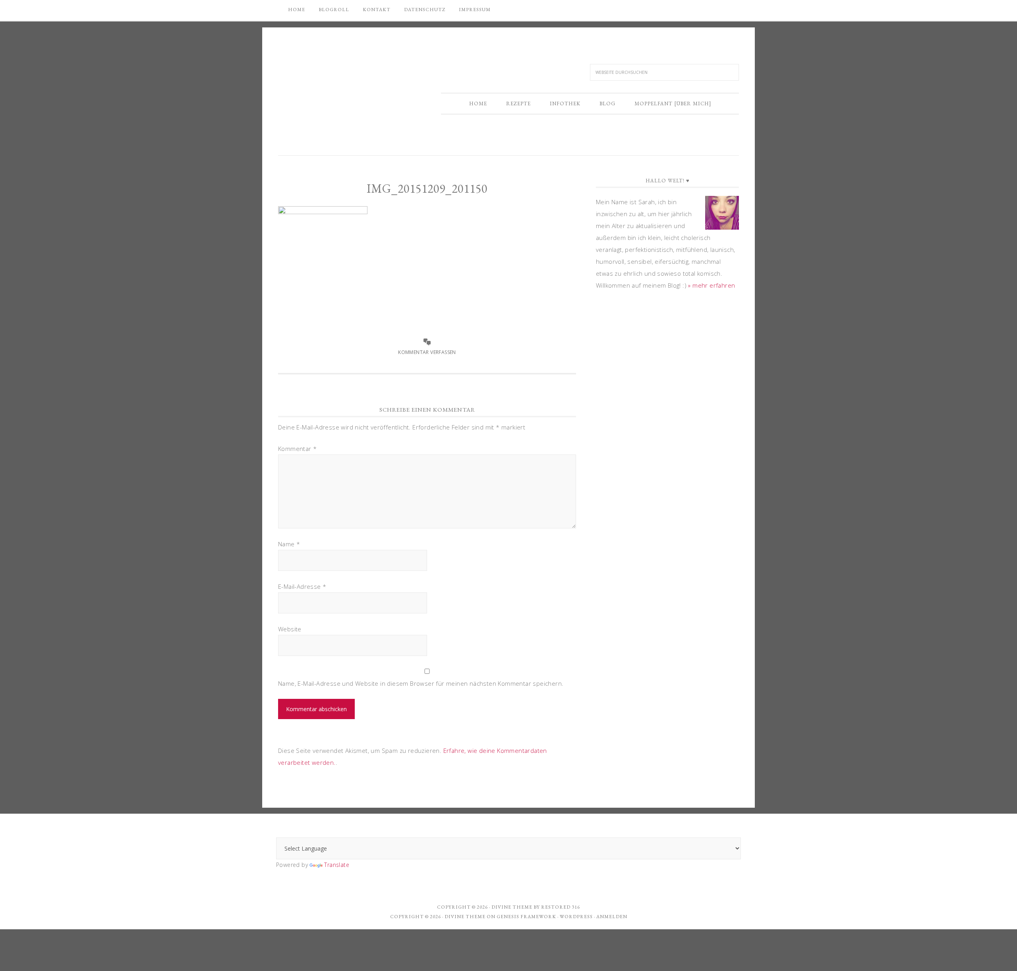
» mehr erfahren (711, 285)
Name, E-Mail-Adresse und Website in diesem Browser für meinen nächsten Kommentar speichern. (420, 683)
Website (290, 629)
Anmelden (611, 916)
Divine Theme (465, 916)
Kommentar (297, 449)
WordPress (576, 916)
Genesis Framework (526, 916)
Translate (336, 864)
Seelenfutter (343, 70)
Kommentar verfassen (427, 352)
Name (289, 544)
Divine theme (511, 907)
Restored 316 (560, 907)
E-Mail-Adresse (302, 586)
